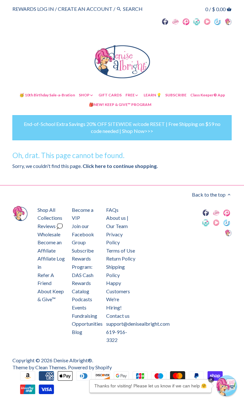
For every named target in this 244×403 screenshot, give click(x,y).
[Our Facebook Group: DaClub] (175, 21)
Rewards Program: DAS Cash (82, 266)
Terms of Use (120, 250)
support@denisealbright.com (138, 324)
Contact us (118, 316)
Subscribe (83, 250)
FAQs (112, 210)
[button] (226, 385)
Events (79, 307)
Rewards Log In (33, 9)
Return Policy (120, 258)
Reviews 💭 (50, 226)
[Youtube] (207, 21)
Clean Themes (50, 367)
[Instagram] (196, 21)
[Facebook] (165, 21)
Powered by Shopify (90, 367)
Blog (77, 332)
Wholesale (48, 234)
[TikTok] (217, 21)
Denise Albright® (72, 360)
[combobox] (140, 8)
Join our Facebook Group (83, 234)
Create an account (85, 9)
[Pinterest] (186, 21)
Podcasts (82, 299)
